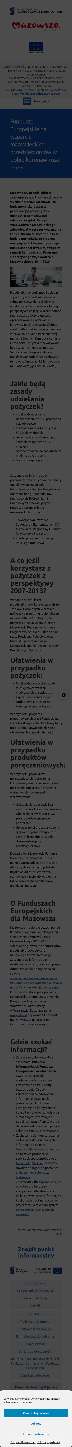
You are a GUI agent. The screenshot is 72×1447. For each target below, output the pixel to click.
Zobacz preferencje (36, 1434)
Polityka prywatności (48, 1442)
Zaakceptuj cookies (36, 1413)
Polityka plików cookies (23, 1442)
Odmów (36, 1423)
